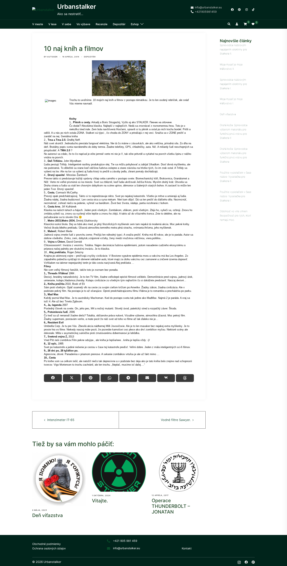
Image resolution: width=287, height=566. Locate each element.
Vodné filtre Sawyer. (176, 420)
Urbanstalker (76, 6)
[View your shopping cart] (245, 24)
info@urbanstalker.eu (126, 548)
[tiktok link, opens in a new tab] (253, 9)
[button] (229, 24)
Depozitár (119, 24)
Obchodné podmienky (46, 544)
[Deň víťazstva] (59, 479)
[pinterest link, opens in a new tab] (239, 9)
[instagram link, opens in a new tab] (246, 9)
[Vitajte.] (119, 472)
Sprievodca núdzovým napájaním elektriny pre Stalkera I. (233, 84)
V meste (37, 24)
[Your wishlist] (253, 24)
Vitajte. (100, 501)
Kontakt (187, 548)
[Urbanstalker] (43, 9)
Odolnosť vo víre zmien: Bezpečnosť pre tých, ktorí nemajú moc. (235, 215)
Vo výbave (83, 24)
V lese (52, 24)
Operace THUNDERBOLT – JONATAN (171, 506)
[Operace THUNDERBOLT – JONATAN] (179, 471)
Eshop (135, 24)
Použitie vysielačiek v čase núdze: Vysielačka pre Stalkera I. (235, 196)
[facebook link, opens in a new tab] (232, 9)
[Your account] (237, 24)
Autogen (52, 57)
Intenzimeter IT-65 (60, 420)
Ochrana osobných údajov (49, 548)
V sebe (66, 24)
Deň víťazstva (47, 515)
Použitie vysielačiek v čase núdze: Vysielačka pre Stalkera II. (235, 177)
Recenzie (101, 24)
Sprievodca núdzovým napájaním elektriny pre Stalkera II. (233, 49)
